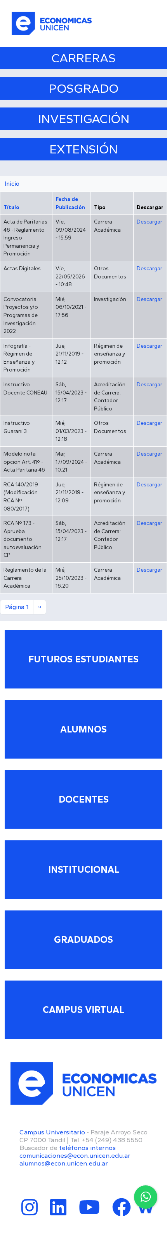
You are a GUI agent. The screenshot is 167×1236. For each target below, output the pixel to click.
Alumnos (83, 729)
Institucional (83, 869)
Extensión (83, 149)
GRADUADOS (83, 939)
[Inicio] (51, 23)
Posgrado (83, 88)
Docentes (84, 799)
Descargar (149, 221)
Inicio (12, 183)
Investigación (83, 118)
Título (15, 207)
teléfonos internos (87, 1147)
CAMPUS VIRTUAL (83, 1009)
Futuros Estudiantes (83, 659)
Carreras (83, 58)
